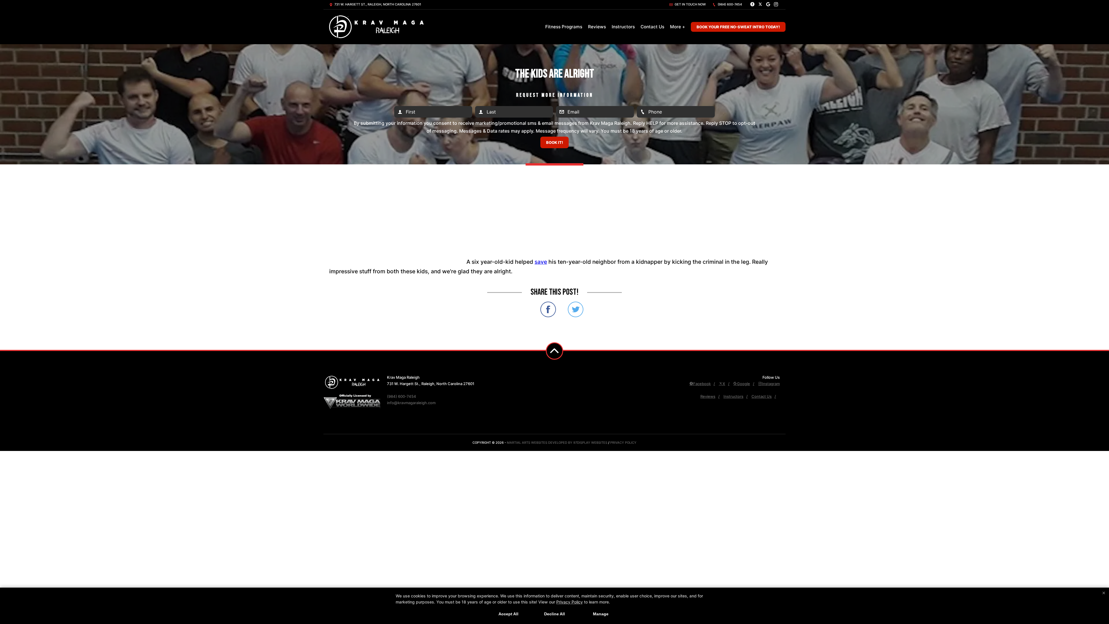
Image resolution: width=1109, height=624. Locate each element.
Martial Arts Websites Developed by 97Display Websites (557, 443)
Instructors (623, 26)
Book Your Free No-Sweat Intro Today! (738, 27)
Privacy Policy (623, 443)
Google (743, 383)
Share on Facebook (548, 309)
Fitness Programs (563, 26)
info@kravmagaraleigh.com (411, 402)
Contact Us (652, 26)
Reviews (597, 26)
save (541, 261)
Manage (601, 614)
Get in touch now (690, 4)
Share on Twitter (575, 309)
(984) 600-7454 (729, 4)
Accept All (508, 614)
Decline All (554, 614)
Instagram (771, 383)
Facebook (702, 383)
